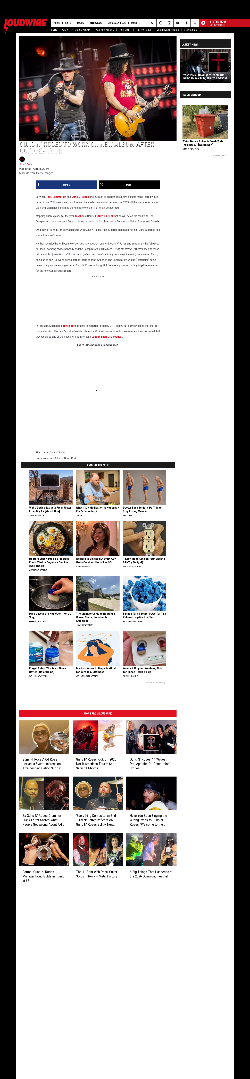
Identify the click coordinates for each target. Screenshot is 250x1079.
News (57, 23)
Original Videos (117, 23)
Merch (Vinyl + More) (168, 30)
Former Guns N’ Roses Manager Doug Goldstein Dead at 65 (43, 876)
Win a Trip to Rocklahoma (76, 30)
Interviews (96, 23)
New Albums (56, 458)
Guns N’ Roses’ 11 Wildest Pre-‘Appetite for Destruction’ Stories (150, 763)
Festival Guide (143, 30)
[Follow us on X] (195, 23)
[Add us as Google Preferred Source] (161, 23)
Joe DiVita (25, 164)
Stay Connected (192, 30)
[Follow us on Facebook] (186, 23)
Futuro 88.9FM (104, 216)
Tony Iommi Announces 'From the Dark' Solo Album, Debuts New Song (205, 77)
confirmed (67, 325)
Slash (78, 216)
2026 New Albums (105, 30)
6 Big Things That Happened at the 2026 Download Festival (151, 874)
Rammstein (59, 196)
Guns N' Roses (80, 196)
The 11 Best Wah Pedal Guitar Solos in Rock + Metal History (96, 874)
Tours (80, 23)
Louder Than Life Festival (106, 336)
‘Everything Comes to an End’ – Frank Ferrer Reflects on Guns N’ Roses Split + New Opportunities (96, 820)
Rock (74, 458)
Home (54, 30)
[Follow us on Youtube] (178, 23)
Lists (68, 23)
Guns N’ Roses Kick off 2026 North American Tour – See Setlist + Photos (96, 763)
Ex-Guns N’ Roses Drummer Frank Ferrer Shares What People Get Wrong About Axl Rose (42, 820)
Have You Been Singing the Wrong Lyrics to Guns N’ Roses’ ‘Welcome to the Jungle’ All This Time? (148, 820)
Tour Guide (125, 30)
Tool (48, 196)
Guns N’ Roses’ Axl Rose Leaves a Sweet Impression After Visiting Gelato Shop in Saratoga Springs (41, 763)
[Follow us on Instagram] (169, 23)
